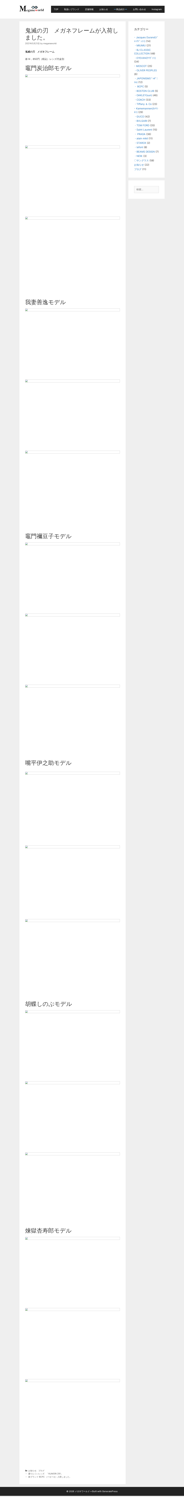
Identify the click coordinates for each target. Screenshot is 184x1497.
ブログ (41, 1470)
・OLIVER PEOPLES (145, 70)
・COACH (139, 99)
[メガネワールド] (31, 8)
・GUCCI (139, 116)
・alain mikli (141, 138)
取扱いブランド (71, 9)
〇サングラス (141, 160)
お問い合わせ (139, 9)
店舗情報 (89, 9)
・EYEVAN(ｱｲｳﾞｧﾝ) (145, 58)
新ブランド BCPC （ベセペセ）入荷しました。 (49, 1477)
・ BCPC (139, 86)
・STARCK (140, 142)
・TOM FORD (141, 125)
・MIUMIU (140, 45)
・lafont (138, 147)
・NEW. (138, 156)
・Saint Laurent (143, 129)
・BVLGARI (140, 120)
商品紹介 (120, 9)
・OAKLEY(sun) (143, 95)
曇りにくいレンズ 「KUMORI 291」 (45, 1473)
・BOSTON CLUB (144, 91)
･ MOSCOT (140, 66)
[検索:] (146, 189)
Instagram (157, 9)
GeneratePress (110, 1491)
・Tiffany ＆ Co (143, 104)
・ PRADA (139, 134)
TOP (56, 9)
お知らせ (103, 9)
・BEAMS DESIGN (144, 151)
